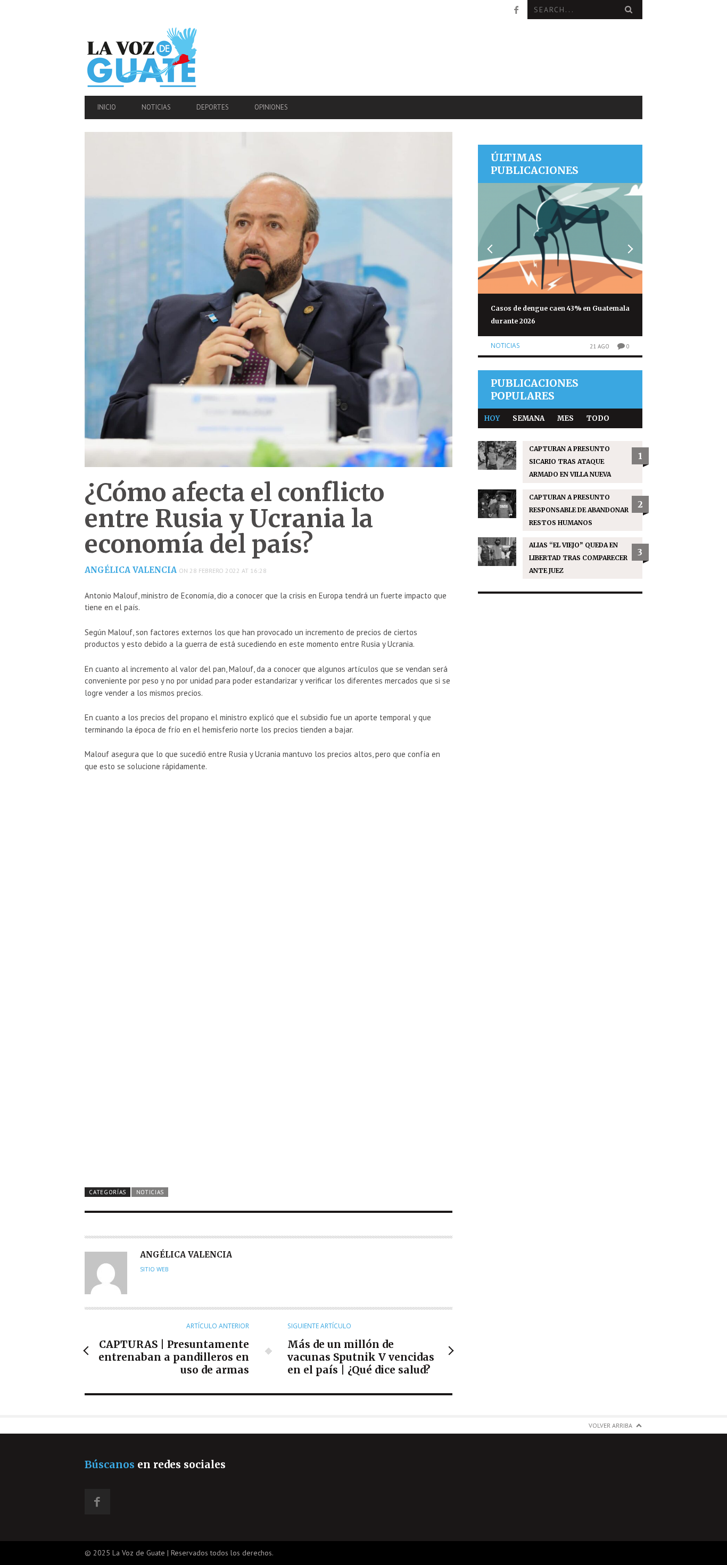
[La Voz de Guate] (168, 57)
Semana (528, 418)
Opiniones (271, 107)
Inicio (106, 107)
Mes (565, 418)
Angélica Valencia (131, 570)
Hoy (492, 418)
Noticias (156, 107)
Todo (597, 418)
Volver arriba (610, 1425)
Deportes (212, 107)
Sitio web (154, 1269)
